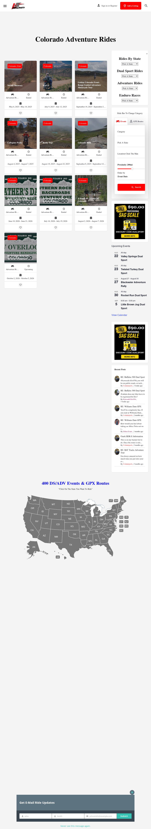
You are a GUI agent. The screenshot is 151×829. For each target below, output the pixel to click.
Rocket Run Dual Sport (134, 295)
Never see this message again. (75, 826)
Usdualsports (127, 385)
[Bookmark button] (20, 113)
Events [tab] (123, 121)
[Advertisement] (75, 20)
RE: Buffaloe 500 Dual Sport (133, 377)
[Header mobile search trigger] (146, 6)
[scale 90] (129, 221)
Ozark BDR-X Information (132, 436)
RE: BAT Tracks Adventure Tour (132, 451)
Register (113, 5)
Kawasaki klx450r (129, 399)
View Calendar (119, 315)
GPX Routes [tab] (138, 121)
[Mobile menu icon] (5, 6)
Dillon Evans (127, 431)
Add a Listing (132, 5)
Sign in (104, 5)
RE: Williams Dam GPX (131, 406)
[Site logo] (19, 6)
